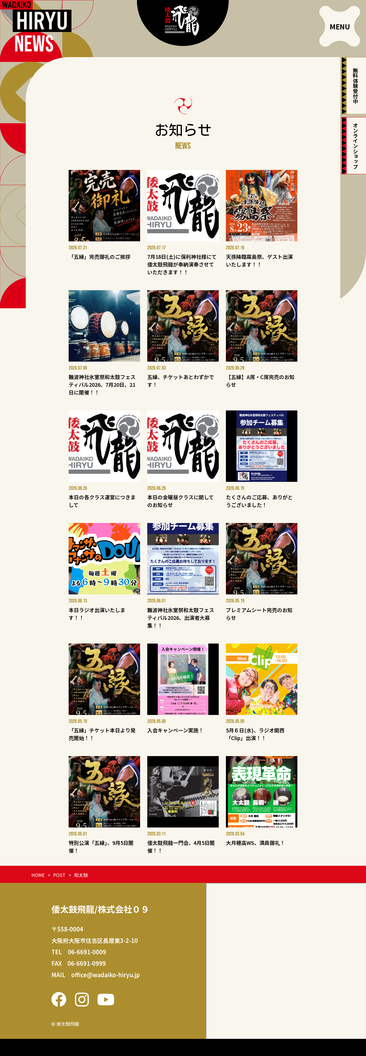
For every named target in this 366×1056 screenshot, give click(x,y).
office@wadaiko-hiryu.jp (105, 975)
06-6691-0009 (87, 952)
